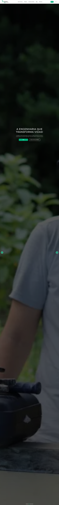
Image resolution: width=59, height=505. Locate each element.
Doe (52, 1)
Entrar (56, 1)
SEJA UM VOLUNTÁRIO (34, 139)
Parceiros (40, 1)
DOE (23, 139)
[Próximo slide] (57, 252)
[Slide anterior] (2, 252)
